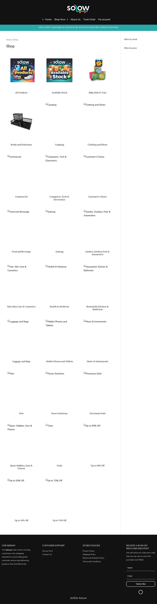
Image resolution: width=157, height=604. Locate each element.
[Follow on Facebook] (141, 592)
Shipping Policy (89, 554)
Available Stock (66, 29)
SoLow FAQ (47, 551)
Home (48, 19)
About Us (75, 19)
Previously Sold (66, 34)
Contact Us (47, 554)
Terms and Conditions (92, 561)
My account (104, 19)
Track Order (89, 19)
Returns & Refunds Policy (93, 558)
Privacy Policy (88, 551)
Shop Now (59, 19)
